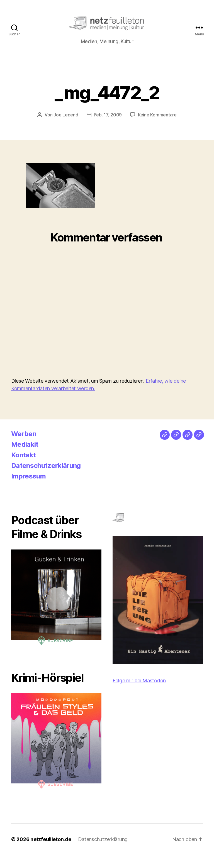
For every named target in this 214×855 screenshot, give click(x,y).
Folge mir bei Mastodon (139, 680)
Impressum (28, 476)
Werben (23, 434)
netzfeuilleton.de (50, 839)
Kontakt (23, 455)
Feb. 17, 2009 (108, 115)
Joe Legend (66, 115)
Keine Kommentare (157, 115)
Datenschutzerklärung (46, 465)
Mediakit (24, 444)
